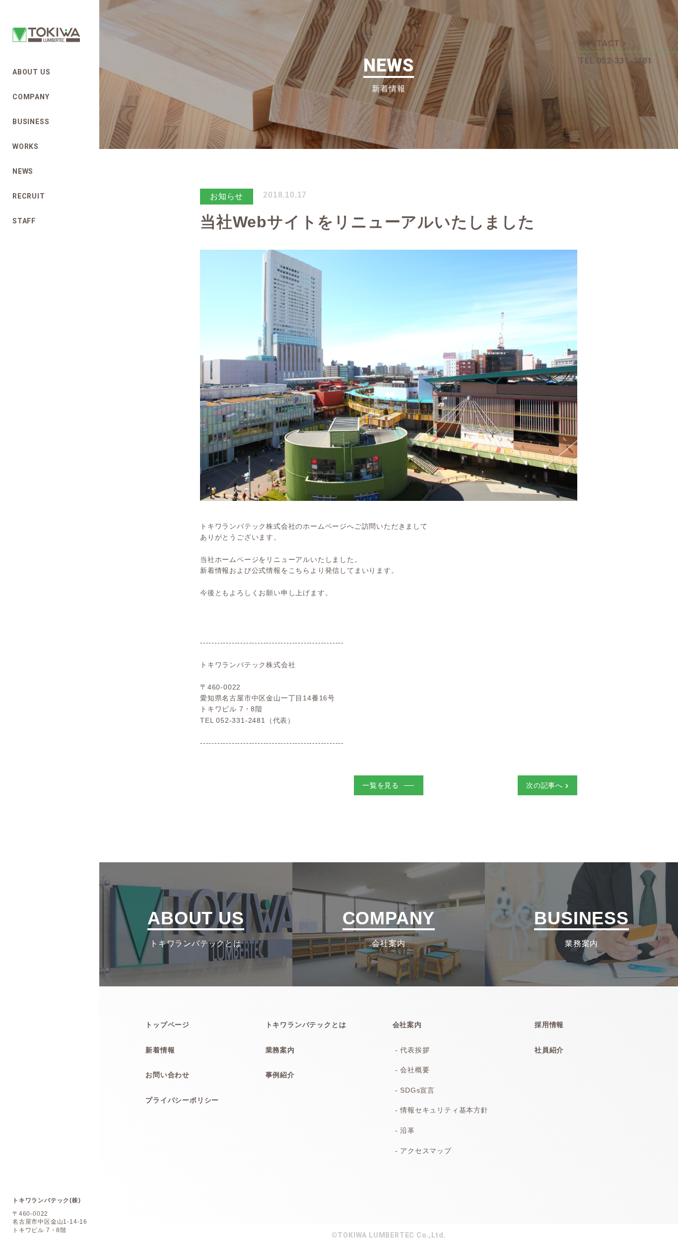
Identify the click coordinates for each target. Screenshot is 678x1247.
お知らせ (226, 196)
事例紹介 (280, 1075)
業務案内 (280, 1050)
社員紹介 (549, 1050)
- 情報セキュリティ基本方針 (441, 1110)
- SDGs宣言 (415, 1090)
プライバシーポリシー (182, 1100)
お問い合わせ (167, 1075)
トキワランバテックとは (306, 1025)
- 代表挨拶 (412, 1050)
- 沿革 (405, 1130)
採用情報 (549, 1025)
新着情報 (160, 1050)
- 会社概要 (412, 1070)
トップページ (167, 1025)
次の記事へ (544, 785)
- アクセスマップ (423, 1151)
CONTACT (599, 43)
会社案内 (407, 1025)
